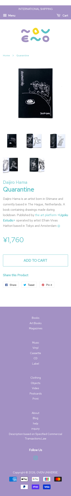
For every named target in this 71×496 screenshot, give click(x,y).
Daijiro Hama (15, 182)
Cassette (35, 353)
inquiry (35, 428)
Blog (35, 418)
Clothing (35, 377)
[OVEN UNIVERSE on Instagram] (35, 459)
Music (35, 342)
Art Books (35, 323)
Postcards (36, 393)
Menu (11, 15)
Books (35, 318)
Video (35, 388)
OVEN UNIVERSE (47, 472)
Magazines (35, 328)
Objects (35, 383)
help (35, 423)
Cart (65, 15)
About (35, 413)
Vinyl (35, 347)
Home (6, 55)
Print (35, 398)
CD (35, 358)
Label (35, 363)
